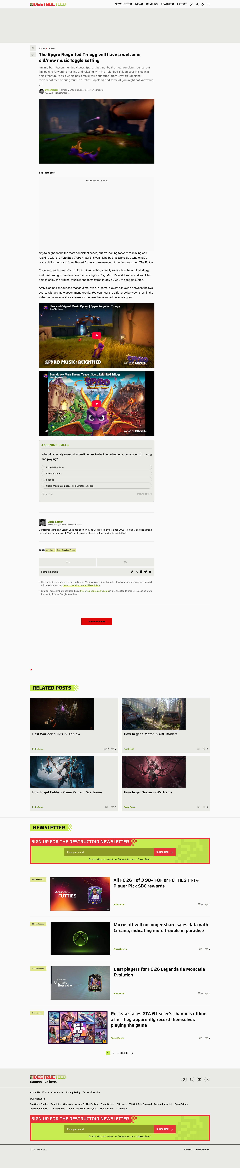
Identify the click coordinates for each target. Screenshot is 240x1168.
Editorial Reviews (55, 467)
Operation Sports (39, 1108)
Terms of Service (125, 859)
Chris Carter (51, 89)
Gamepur (68, 1104)
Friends (50, 479)
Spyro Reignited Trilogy (66, 550)
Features (167, 4)
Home (42, 48)
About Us (35, 1092)
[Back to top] (31, 669)
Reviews (152, 4)
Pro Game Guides (39, 1104)
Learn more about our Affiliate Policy (81, 585)
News (139, 4)
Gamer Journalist (163, 1104)
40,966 (124, 1053)
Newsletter (123, 4)
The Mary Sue (57, 1108)
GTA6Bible (121, 1108)
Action (51, 48)
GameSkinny (181, 1104)
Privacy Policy (144, 859)
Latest (182, 4)
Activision (50, 550)
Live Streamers (54, 473)
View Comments (96, 621)
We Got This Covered (140, 1104)
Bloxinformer (106, 1108)
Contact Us (57, 1092)
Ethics (45, 1092)
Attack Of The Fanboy (86, 1104)
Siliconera (122, 1104)
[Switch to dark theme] (202, 4)
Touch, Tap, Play (76, 1108)
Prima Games (107, 1104)
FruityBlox (92, 1108)
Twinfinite (56, 1104)
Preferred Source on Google (94, 590)
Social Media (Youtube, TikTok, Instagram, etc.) (70, 485)
